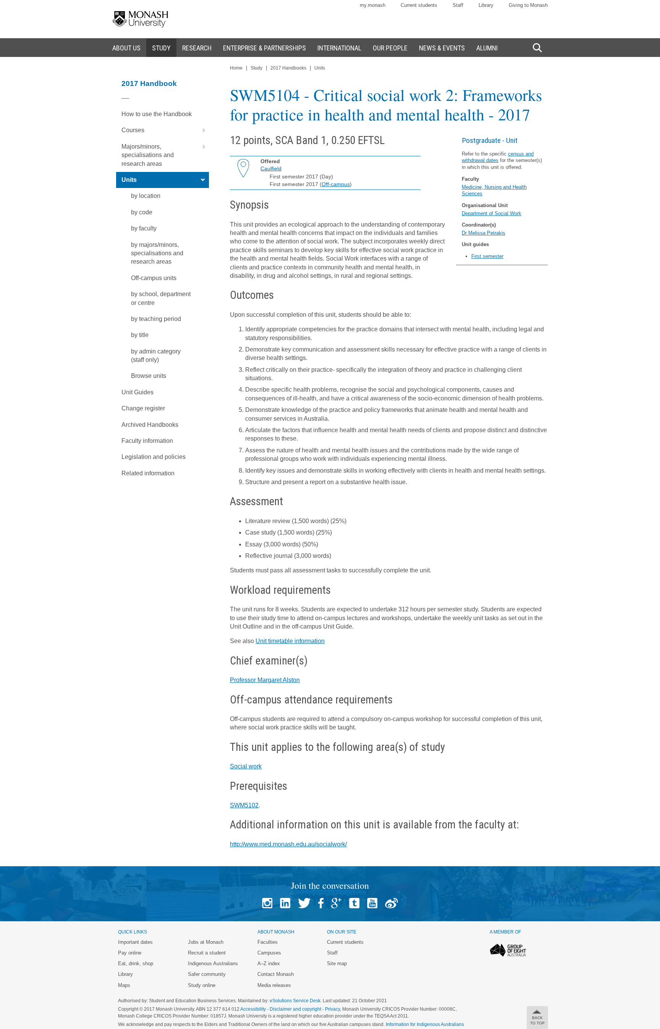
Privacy (332, 1009)
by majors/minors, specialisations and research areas (157, 253)
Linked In (285, 903)
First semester (487, 256)
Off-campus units (153, 278)
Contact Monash (275, 974)
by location (145, 196)
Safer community (207, 974)
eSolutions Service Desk (295, 1000)
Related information (148, 473)
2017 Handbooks (288, 68)
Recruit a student (207, 953)
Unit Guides (137, 392)
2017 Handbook (149, 83)
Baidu (391, 903)
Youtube (372, 903)
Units (129, 180)
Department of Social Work (491, 213)
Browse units (148, 376)
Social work (246, 766)
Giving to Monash (528, 5)
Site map (337, 963)
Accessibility (253, 1009)
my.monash (372, 5)
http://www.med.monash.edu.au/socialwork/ (288, 844)
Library (486, 5)
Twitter (304, 903)
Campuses (269, 953)
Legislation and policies (153, 457)
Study (256, 68)
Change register (143, 408)
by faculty (144, 228)
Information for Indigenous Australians (425, 1024)
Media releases (274, 985)
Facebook (321, 903)
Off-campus (336, 184)
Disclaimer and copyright (295, 1009)
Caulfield (270, 168)
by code (141, 212)
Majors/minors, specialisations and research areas (147, 155)
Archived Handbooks (149, 424)
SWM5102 (244, 805)
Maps (124, 985)
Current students (419, 5)
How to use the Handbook (156, 114)
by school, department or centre (161, 298)
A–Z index (268, 963)
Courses (132, 130)
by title (140, 335)
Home (236, 68)
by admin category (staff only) (156, 355)
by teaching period (156, 319)
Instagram (267, 903)
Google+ (336, 903)
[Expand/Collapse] (201, 130)
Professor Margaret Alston (265, 680)
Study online (201, 985)
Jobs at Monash (205, 942)
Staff (458, 5)
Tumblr (354, 903)
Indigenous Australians (213, 963)
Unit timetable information (290, 641)
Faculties (267, 942)
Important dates (135, 942)
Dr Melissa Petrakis (483, 233)
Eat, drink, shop (135, 963)
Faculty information (147, 441)
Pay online (129, 953)
